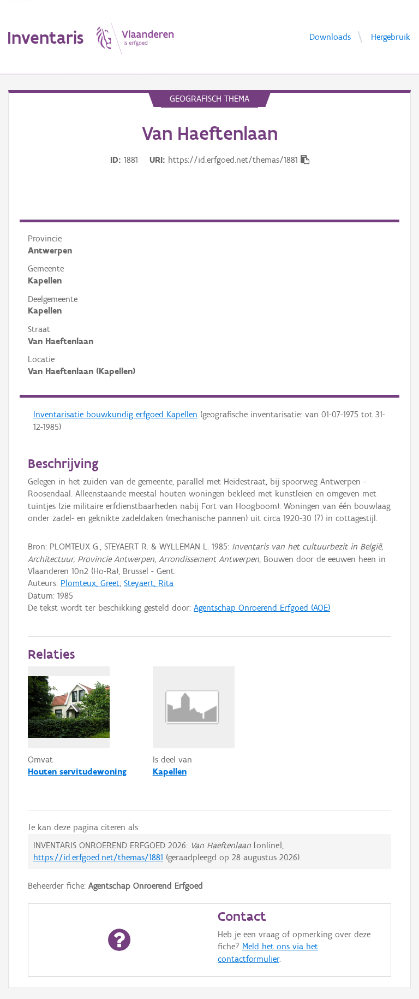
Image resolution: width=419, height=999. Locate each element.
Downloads (330, 36)
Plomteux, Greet (90, 583)
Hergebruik (390, 36)
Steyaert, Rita (148, 583)
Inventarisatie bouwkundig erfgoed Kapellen (115, 414)
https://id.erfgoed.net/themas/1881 (98, 857)
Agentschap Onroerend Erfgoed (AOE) (262, 607)
